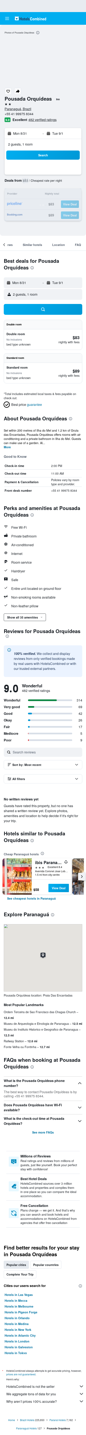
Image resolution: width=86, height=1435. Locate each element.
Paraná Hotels (57, 1420)
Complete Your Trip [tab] (20, 1274)
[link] (31, 898)
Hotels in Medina (17, 1324)
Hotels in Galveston (19, 1347)
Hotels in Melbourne (19, 1306)
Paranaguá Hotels (26, 1428)
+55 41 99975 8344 (19, 113)
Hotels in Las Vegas (19, 1295)
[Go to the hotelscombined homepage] (30, 18)
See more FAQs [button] (43, 1132)
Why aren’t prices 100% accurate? (31, 1401)
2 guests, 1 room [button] (20, 144)
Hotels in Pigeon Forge (21, 1312)
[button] (7, 18)
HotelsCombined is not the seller (30, 1386)
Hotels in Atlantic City (20, 1335)
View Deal (59, 888)
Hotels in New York (18, 1330)
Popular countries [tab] (46, 1265)
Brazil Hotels (27, 1420)
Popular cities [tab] (16, 1265)
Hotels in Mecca (16, 1300)
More (7, 447)
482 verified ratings (42, 119)
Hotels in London (17, 1341)
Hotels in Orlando (17, 1318)
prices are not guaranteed (20, 1374)
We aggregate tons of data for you (31, 1394)
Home (11, 1420)
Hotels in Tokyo (16, 1353)
